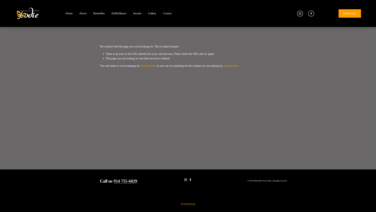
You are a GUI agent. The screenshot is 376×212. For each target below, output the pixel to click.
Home (69, 13)
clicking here (148, 65)
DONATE (349, 13)
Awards (137, 13)
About (83, 13)
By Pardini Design (188, 204)
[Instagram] (300, 13)
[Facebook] (311, 13)
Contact (167, 13)
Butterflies (99, 13)
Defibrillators (118, 13)
